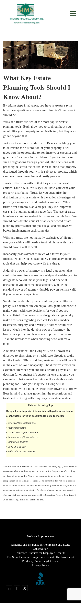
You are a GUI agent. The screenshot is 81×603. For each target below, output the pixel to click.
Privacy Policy (40, 565)
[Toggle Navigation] (73, 13)
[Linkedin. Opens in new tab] (9, 588)
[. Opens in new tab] (40, 578)
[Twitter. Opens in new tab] (25, 588)
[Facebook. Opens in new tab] (17, 588)
